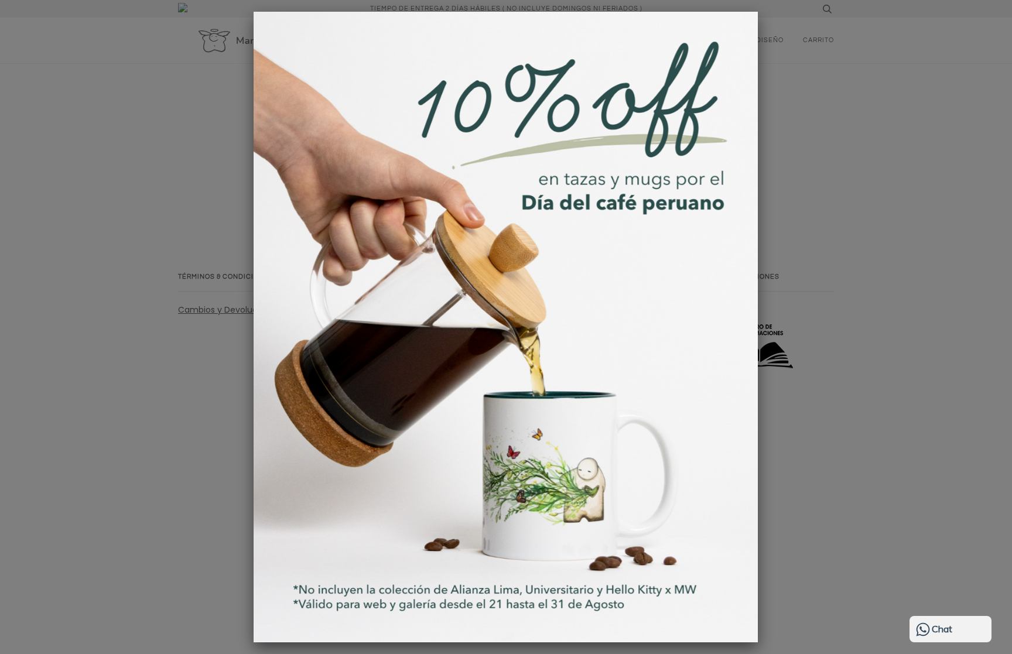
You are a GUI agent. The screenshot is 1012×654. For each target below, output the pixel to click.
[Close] (757, 11)
